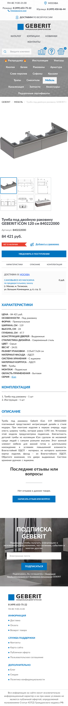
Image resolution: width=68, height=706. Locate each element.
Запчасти (35, 87)
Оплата (14, 625)
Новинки (51, 36)
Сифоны (37, 74)
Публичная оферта (20, 652)
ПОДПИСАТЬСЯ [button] (34, 566)
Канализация (16, 87)
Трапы (17, 80)
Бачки (23, 67)
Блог (12, 670)
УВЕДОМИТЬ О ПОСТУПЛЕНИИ (34, 254)
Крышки (53, 74)
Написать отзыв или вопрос (34, 499)
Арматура (56, 67)
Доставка (15, 620)
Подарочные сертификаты (34, 93)
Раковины (39, 67)
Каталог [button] (16, 36)
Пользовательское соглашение (26, 657)
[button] (17, 10)
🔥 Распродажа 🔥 (15, 60)
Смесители (33, 80)
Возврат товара (18, 630)
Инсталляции (40, 60)
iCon (14, 377)
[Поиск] (5, 51)
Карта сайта (16, 647)
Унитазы (59, 60)
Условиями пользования (41, 577)
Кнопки (10, 67)
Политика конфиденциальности (27, 680)
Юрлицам (33, 36)
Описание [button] (35, 264)
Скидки (14, 675)
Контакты (34, 42)
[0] (61, 51)
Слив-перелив (18, 74)
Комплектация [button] (54, 264)
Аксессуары (53, 87)
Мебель (49, 80)
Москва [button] (25, 275)
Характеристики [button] (14, 264)
